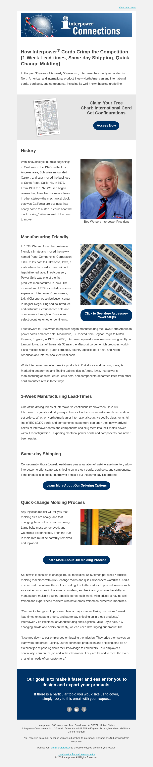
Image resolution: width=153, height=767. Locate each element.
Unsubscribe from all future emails (76, 754)
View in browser (127, 7)
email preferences (61, 747)
